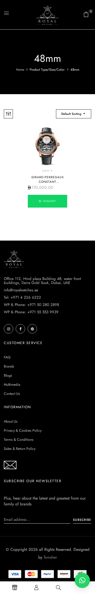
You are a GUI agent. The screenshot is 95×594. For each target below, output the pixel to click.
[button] (86, 14)
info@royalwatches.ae (21, 290)
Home (20, 69)
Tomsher (50, 557)
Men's (48, 171)
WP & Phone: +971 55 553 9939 (31, 312)
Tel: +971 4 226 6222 (22, 297)
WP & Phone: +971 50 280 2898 (31, 304)
